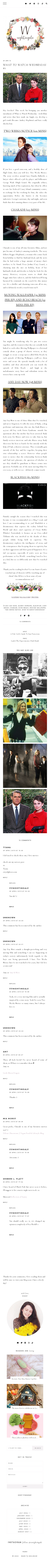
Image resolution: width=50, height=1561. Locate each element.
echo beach (24, 608)
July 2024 (24, 1513)
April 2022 (25, 1529)
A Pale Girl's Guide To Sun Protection (24, 633)
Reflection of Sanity (19, 1197)
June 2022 (24, 1524)
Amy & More (14, 972)
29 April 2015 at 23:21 (13, 944)
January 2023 (24, 1516)
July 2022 (24, 1521)
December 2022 (25, 1518)
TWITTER (34, 597)
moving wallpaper (38, 608)
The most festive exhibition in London (26, 1408)
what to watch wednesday (33, 610)
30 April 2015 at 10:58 (19, 992)
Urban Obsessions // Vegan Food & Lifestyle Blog (23, 1133)
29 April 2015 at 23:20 (13, 921)
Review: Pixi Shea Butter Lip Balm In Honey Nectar (26, 1379)
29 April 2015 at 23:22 (13, 1031)
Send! (25, 1486)
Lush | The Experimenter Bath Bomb (25, 639)
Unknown (9, 917)
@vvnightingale (35, 1542)
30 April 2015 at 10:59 (19, 1152)
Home (25, 1552)
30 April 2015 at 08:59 (13, 1122)
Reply (5, 877)
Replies (12, 883)
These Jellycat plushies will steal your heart (26, 1438)
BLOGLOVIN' (25, 597)
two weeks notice (13, 610)
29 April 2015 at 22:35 (19, 891)
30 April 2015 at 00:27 (13, 1055)
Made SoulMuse (29, 1556)
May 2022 (24, 1526)
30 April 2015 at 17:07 (19, 1216)
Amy (5, 1051)
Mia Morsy (9, 1118)
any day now (11, 606)
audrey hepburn (25, 606)
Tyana (7, 847)
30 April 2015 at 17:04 (13, 1182)
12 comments (25, 622)
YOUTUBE (15, 597)
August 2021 (25, 1532)
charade (13, 608)
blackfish (37, 606)
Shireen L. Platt (13, 1179)
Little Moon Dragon (11, 1073)
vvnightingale (19, 888)
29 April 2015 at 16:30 (13, 850)
